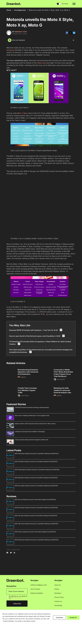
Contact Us (58, 601)
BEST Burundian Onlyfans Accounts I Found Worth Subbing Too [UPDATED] (36, 485)
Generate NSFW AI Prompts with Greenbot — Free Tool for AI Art (33, 330)
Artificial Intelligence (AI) (38, 585)
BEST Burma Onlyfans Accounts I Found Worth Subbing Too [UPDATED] (35, 499)
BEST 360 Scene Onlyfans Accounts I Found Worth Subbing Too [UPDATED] (36, 523)
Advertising (58, 605)
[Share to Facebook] (67, 32)
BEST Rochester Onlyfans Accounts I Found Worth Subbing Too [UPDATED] (36, 507)
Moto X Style (22, 113)
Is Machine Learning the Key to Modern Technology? (30, 431)
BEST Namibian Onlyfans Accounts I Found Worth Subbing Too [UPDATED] (36, 461)
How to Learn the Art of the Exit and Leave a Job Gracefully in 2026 (35, 336)
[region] (41, 617)
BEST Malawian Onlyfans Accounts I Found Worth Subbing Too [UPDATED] (36, 477)
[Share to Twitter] (70, 32)
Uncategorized (20, 10)
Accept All (73, 617)
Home (8, 10)
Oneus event (41, 63)
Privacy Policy (16, 598)
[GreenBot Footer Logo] (15, 580)
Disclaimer (57, 593)
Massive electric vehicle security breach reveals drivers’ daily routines (35, 423)
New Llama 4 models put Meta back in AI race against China (32, 415)
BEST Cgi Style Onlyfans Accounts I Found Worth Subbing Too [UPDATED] (36, 515)
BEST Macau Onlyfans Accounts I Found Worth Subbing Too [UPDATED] (35, 532)
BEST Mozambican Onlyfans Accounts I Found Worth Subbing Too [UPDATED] (37, 469)
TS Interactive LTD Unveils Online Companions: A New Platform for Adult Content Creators (40, 343)
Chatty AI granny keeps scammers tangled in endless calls (31, 439)
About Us (57, 585)
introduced (10, 50)
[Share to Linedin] (74, 32)
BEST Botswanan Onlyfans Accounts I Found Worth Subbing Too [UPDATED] (36, 453)
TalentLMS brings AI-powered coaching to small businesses (32, 407)
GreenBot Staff (21, 32)
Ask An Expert (35, 589)
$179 (42, 314)
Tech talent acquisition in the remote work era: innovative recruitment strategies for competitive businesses (40, 351)
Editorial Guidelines (36, 593)
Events (56, 589)
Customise (59, 617)
